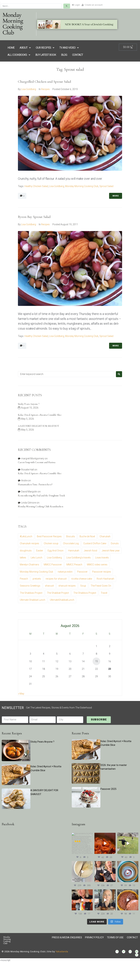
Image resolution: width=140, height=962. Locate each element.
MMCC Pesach (74, 564)
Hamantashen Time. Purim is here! (35, 484)
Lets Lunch (36, 557)
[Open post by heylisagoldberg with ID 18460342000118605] (127, 899)
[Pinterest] (136, 955)
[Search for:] (66, 374)
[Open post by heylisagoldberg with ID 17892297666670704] (104, 843)
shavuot (49, 585)
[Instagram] (130, 951)
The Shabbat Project (58, 592)
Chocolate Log (71, 543)
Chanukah (105, 536)
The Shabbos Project (84, 592)
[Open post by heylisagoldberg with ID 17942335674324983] (82, 843)
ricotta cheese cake (81, 578)
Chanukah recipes (29, 543)
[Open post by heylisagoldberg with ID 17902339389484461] (82, 871)
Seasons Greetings (30, 585)
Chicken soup (51, 543)
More (116, 196)
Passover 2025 (108, 789)
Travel (104, 592)
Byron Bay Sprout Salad (34, 217)
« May (21, 693)
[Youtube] (136, 951)
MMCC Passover (53, 564)
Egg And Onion (56, 550)
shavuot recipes (67, 585)
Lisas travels (102, 557)
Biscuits (70, 536)
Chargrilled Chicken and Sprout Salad (44, 81)
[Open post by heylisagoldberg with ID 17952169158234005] (104, 899)
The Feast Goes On (101, 585)
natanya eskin (65, 571)
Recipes (45, 89)
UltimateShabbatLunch (62, 599)
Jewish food (90, 550)
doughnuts (26, 550)
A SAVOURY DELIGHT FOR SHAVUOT (38, 426)
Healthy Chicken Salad (36, 186)
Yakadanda (62, 951)
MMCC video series (97, 564)
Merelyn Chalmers (29, 564)
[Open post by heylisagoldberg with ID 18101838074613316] (127, 871)
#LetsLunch (26, 536)
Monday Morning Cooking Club (81, 186)
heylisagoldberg (82, 836)
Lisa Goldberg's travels (78, 557)
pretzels (37, 578)
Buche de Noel (87, 536)
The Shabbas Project (31, 592)
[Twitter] (123, 951)
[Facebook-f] (117, 951)
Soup (83, 585)
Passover (82, 571)
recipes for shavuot (56, 578)
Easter (39, 550)
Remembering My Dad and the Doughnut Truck (41, 495)
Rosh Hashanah (105, 578)
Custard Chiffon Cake (94, 543)
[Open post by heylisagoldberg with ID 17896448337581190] (104, 871)
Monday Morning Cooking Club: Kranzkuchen (40, 506)
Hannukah (73, 550)
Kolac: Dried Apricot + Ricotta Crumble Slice (40, 414)
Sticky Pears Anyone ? (28, 404)
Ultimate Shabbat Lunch (32, 599)
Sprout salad (106, 186)
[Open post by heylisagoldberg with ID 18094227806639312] (127, 843)
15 (96, 661)
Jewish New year (111, 550)
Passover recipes (101, 571)
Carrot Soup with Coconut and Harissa (36, 462)
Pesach (24, 578)
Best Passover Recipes (49, 536)
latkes (23, 557)
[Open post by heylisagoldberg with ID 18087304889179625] (82, 899)
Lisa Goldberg (28, 89)
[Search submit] (66, 6)
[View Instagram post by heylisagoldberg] (90, 852)
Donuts (115, 543)
